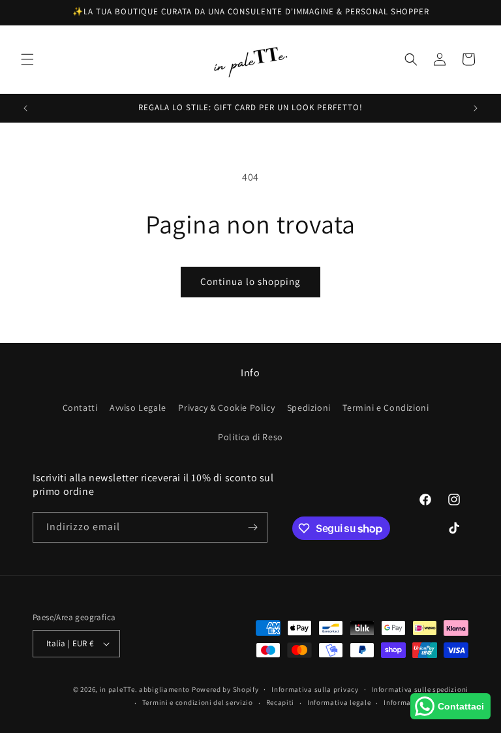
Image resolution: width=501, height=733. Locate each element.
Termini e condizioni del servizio (197, 702)
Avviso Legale (138, 407)
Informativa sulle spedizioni (419, 689)
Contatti (80, 407)
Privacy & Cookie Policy (226, 407)
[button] (27, 59)
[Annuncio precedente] (25, 108)
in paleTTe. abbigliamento (145, 689)
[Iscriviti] (252, 527)
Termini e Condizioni (385, 407)
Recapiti (280, 702)
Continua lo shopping (250, 281)
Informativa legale (339, 702)
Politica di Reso (250, 437)
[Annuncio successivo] (475, 108)
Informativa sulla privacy (315, 689)
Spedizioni (309, 407)
